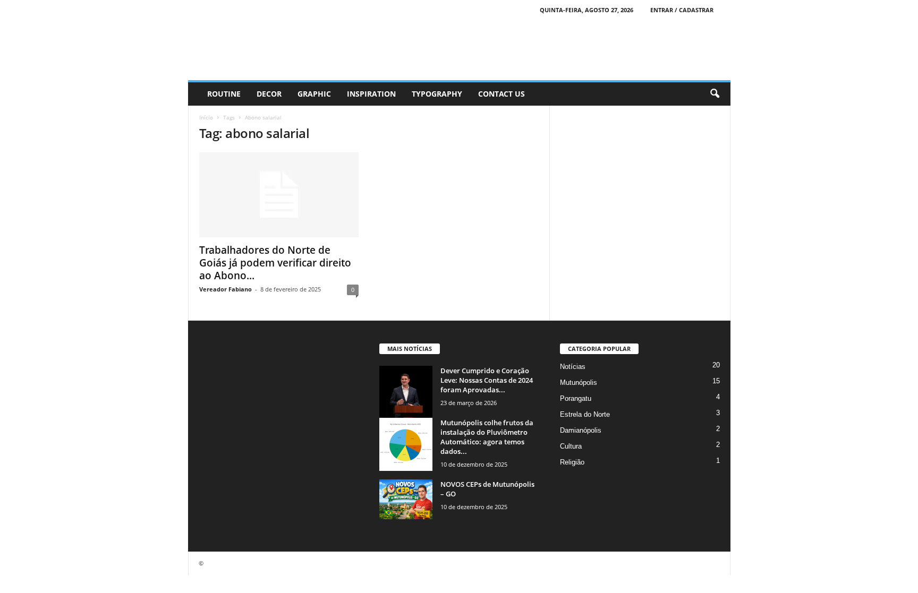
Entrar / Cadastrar (681, 10)
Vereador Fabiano (225, 289)
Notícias (572, 367)
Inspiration (371, 94)
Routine (224, 94)
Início (206, 117)
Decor (269, 94)
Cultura (571, 446)
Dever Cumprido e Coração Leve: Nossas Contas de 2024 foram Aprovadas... (486, 380)
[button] (714, 94)
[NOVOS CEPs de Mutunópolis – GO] (405, 499)
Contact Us (501, 94)
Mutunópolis (578, 382)
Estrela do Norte (585, 414)
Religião (572, 462)
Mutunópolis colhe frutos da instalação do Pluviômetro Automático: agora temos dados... (486, 437)
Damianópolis (580, 430)
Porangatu (575, 398)
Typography (437, 94)
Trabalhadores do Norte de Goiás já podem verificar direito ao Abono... (275, 262)
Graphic (314, 94)
